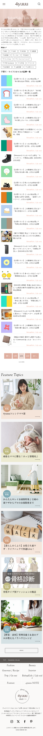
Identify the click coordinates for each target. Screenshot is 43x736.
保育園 (6, 55)
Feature (11, 683)
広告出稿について (34, 708)
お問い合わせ (23, 708)
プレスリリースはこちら (10, 708)
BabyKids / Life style (32, 677)
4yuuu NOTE (32, 683)
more (21, 650)
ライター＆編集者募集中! (28, 715)
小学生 (22, 63)
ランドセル (7, 59)
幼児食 (24, 51)
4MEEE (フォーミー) (12, 715)
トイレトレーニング (23, 59)
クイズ (32, 63)
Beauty (32, 665)
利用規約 (7, 711)
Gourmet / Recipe (10, 670)
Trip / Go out (10, 675)
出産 (14, 51)
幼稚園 (34, 51)
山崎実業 (18, 67)
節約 (5, 51)
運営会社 (37, 713)
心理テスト (30, 67)
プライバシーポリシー (31, 711)
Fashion (11, 665)
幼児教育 (7, 67)
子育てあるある (9, 63)
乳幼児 (26, 55)
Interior (32, 670)
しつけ (16, 55)
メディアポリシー (16, 711)
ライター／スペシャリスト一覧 (23, 713)
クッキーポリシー (7, 713)
